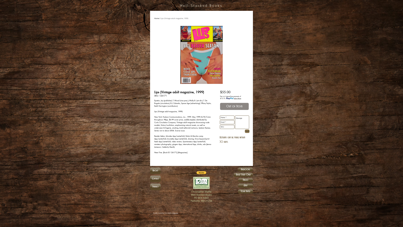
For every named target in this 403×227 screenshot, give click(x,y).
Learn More (237, 98)
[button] (201, 172)
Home (156, 18)
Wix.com (175, 213)
